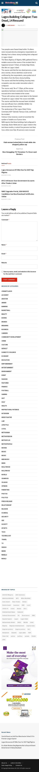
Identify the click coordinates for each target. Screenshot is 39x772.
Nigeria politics (20, 629)
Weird (4, 551)
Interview (5, 413)
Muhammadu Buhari (8, 622)
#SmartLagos (7, 291)
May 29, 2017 (21, 25)
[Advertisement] (12, 574)
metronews (11, 25)
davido (19, 608)
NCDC (19, 622)
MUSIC (4, 455)
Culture (5, 345)
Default (5, 348)
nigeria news (31, 625)
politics (20, 636)
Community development (11, 337)
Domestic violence (9, 352)
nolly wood (6, 467)
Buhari (25, 601)
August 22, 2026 (6, 175)
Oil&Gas (5, 482)
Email (4, 254)
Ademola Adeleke (8, 598)
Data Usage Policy (7, 765)
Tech (3, 532)
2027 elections (20, 595)
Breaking (5, 325)
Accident (5, 295)
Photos (4, 494)
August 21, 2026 (6, 199)
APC (17, 598)
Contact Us (19, 765)
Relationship (7, 505)
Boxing (4, 318)
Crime (4, 341)
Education (6, 360)
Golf (3, 402)
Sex (3, 520)
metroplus (6, 440)
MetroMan (6, 432)
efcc (25, 608)
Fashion (4, 379)
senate (27, 636)
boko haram (6, 601)
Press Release (7, 501)
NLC (29, 629)
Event (4, 375)
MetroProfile (7, 444)
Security (5, 516)
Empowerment (7, 364)
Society (4, 524)
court (28, 605)
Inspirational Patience (10, 409)
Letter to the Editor (16, 763)
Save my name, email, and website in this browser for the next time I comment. (20, 273)
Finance (4, 387)
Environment (7, 371)
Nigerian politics (7, 629)
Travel (4, 539)
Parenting (5, 490)
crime (12, 608)
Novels (4, 474)
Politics (5, 497)
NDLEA (26, 622)
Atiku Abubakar (25, 598)
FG (18, 615)
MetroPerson (7, 436)
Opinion (4, 486)
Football (5, 390)
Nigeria (4, 625)
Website (4, 263)
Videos (4, 547)
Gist (3, 398)
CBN (23, 605)
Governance (26, 615)
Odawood (5, 478)
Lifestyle (5, 425)
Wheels (4, 555)
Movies (4, 448)
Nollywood (6, 471)
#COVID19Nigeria (7, 595)
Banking (5, 306)
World (4, 558)
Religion (5, 509)
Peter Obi (5, 636)
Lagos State (24, 619)
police (13, 636)
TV (2, 543)
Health (4, 406)
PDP (29, 632)
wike (3, 639)
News (3, 463)
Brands (4, 322)
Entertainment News (8, 612)
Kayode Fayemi (7, 619)
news (31, 622)
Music (4, 451)
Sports (4, 528)
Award (4, 303)
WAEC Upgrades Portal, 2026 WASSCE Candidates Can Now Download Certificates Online (18, 194)
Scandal (5, 513)
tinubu (34, 636)
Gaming (4, 394)
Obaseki (14, 632)
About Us (4, 763)
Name (4, 245)
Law (3, 421)
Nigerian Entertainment (17, 625)
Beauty (4, 314)
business (16, 605)
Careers (5, 333)
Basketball (6, 310)
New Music (5, 459)
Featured (5, 383)
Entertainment (7, 367)
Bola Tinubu (16, 601)
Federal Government (8, 615)
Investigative (7, 417)
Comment (5, 220)
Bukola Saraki (6, 605)
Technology (6, 536)
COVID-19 (5, 608)
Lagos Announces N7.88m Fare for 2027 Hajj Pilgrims (18, 742)
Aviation (5, 299)
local (4, 429)
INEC (33, 615)
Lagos (16, 619)
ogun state (22, 632)
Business (5, 329)
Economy (5, 356)
